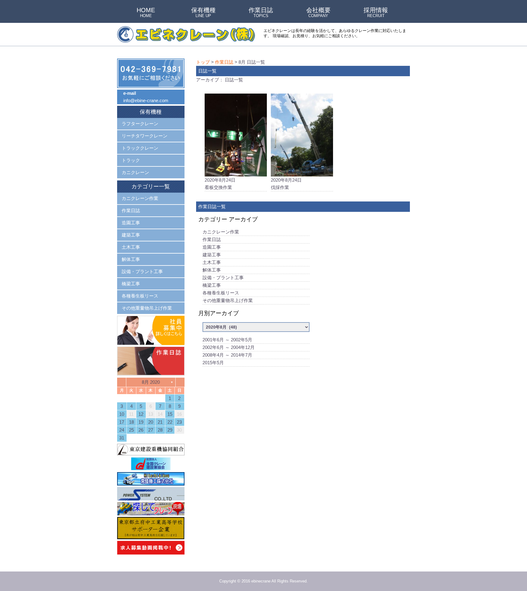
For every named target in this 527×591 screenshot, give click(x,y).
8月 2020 (151, 382)
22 (169, 422)
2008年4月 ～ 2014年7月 (227, 355)
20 (150, 422)
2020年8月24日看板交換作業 (220, 183)
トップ (203, 62)
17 (121, 422)
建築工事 (212, 254)
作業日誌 (261, 13)
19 (140, 422)
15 (169, 414)
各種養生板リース (221, 292)
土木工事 (212, 262)
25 (131, 430)
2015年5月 (213, 362)
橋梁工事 (212, 285)
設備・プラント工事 (223, 277)
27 (150, 430)
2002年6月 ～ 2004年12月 (229, 347)
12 (140, 414)
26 (140, 430)
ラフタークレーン (140, 123)
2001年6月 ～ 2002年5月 (227, 339)
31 (121, 437)
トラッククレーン (140, 148)
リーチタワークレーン (144, 135)
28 (160, 430)
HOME (146, 13)
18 (131, 422)
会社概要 (318, 13)
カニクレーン (135, 172)
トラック (131, 160)
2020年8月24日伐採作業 (286, 183)
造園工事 (212, 247)
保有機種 (203, 13)
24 (121, 430)
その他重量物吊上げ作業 (228, 300)
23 (179, 422)
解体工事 (212, 269)
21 (160, 422)
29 (169, 430)
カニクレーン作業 (221, 231)
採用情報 (376, 13)
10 (121, 414)
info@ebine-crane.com (145, 100)
